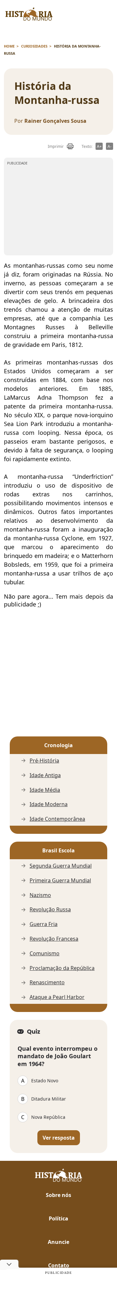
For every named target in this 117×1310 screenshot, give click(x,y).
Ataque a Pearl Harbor (57, 997)
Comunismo (44, 953)
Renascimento (47, 982)
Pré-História (44, 760)
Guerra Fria (44, 924)
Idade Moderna (49, 804)
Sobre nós (58, 1195)
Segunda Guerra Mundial (61, 865)
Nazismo (40, 895)
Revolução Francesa (54, 938)
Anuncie (58, 1242)
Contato (58, 1265)
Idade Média (45, 790)
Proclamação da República (62, 968)
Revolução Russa (50, 909)
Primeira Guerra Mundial (60, 880)
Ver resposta (59, 1137)
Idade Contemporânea (57, 819)
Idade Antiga (45, 775)
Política (58, 1218)
